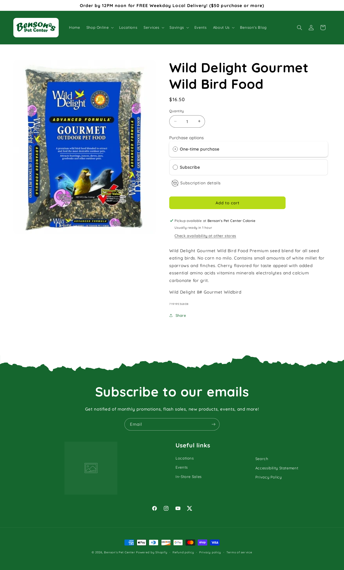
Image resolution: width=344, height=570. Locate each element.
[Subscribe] (213, 424)
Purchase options (186, 137)
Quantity (176, 111)
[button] (99, 27)
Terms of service (239, 552)
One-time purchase (199, 149)
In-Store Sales (189, 476)
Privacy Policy (268, 477)
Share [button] (181, 315)
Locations (185, 458)
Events (182, 467)
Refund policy (183, 552)
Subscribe (191, 167)
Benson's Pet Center (119, 552)
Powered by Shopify (151, 552)
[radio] (175, 149)
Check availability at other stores (205, 235)
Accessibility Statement (276, 468)
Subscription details (200, 182)
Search (261, 458)
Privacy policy (210, 552)
